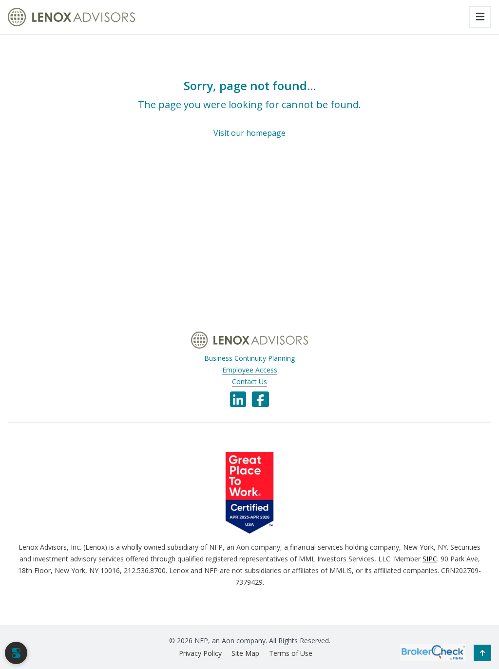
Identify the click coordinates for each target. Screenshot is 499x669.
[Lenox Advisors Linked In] (238, 399)
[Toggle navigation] (480, 17)
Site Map (245, 653)
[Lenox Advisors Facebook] (260, 399)
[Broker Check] (433, 651)
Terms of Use (290, 653)
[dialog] (16, 653)
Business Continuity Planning (249, 358)
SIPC (429, 558)
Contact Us (249, 381)
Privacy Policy (200, 653)
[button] (482, 653)
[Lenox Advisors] (71, 17)
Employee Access (249, 369)
